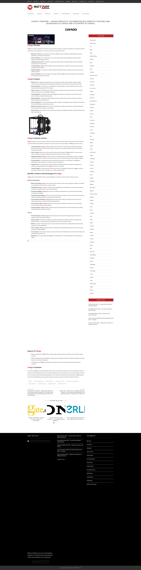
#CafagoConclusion (60, 381)
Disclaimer (68, 1)
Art (90, 46)
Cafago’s (72, 143)
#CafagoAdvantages (39, 381)
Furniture (92, 126)
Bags (91, 53)
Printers (92, 226)
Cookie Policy (50, 1)
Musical (91, 190)
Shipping (92, 242)
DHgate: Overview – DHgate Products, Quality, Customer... (36, 419)
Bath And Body (93, 56)
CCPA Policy (36, 1)
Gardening (92, 133)
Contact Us (42, 1)
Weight (91, 286)
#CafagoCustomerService (72, 381)
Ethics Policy (91, 1)
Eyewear (92, 107)
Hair (91, 136)
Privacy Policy (90, 455)
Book (91, 62)
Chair (91, 69)
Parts (91, 206)
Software (92, 258)
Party (91, 210)
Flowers (92, 113)
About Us (30, 1)
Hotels (91, 155)
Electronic (92, 97)
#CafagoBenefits (49, 381)
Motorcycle (92, 187)
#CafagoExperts (32, 383)
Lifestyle (56, 13)
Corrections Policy (59, 1)
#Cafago (30, 381)
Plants (91, 222)
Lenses (91, 168)
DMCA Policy (74, 1)
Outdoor (92, 200)
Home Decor (93, 152)
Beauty (91, 59)
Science (92, 235)
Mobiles (92, 184)
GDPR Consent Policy (91, 484)
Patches (92, 213)
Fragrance (92, 123)
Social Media (85, 13)
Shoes (91, 245)
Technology (31, 13)
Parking (91, 203)
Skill (91, 248)
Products (92, 229)
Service (91, 238)
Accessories (93, 40)
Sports (91, 261)
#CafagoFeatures (42, 383)
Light (91, 174)
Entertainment (66, 13)
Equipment (92, 104)
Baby (91, 49)
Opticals (92, 197)
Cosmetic (92, 81)
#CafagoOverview (52, 383)
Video (91, 280)
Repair (91, 232)
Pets (91, 216)
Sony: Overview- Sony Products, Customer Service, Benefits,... (56, 419)
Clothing (92, 72)
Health (91, 142)
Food (91, 117)
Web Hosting (93, 283)
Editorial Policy (82, 1)
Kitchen (91, 165)
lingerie (91, 178)
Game (91, 130)
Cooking (92, 78)
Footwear (92, 120)
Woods (91, 290)
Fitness (91, 110)
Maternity (92, 181)
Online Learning (93, 194)
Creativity (48, 13)
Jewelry (92, 162)
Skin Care (92, 251)
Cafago (30, 45)
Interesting (76, 13)
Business (39, 13)
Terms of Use (90, 451)
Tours (91, 274)
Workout (92, 293)
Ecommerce (93, 88)
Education (92, 94)
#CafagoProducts (62, 383)
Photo (91, 219)
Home (91, 149)
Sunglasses (92, 264)
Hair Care (92, 139)
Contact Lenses (93, 75)
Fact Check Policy (100, 1)
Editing (91, 91)
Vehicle (91, 277)
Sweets (91, 267)
